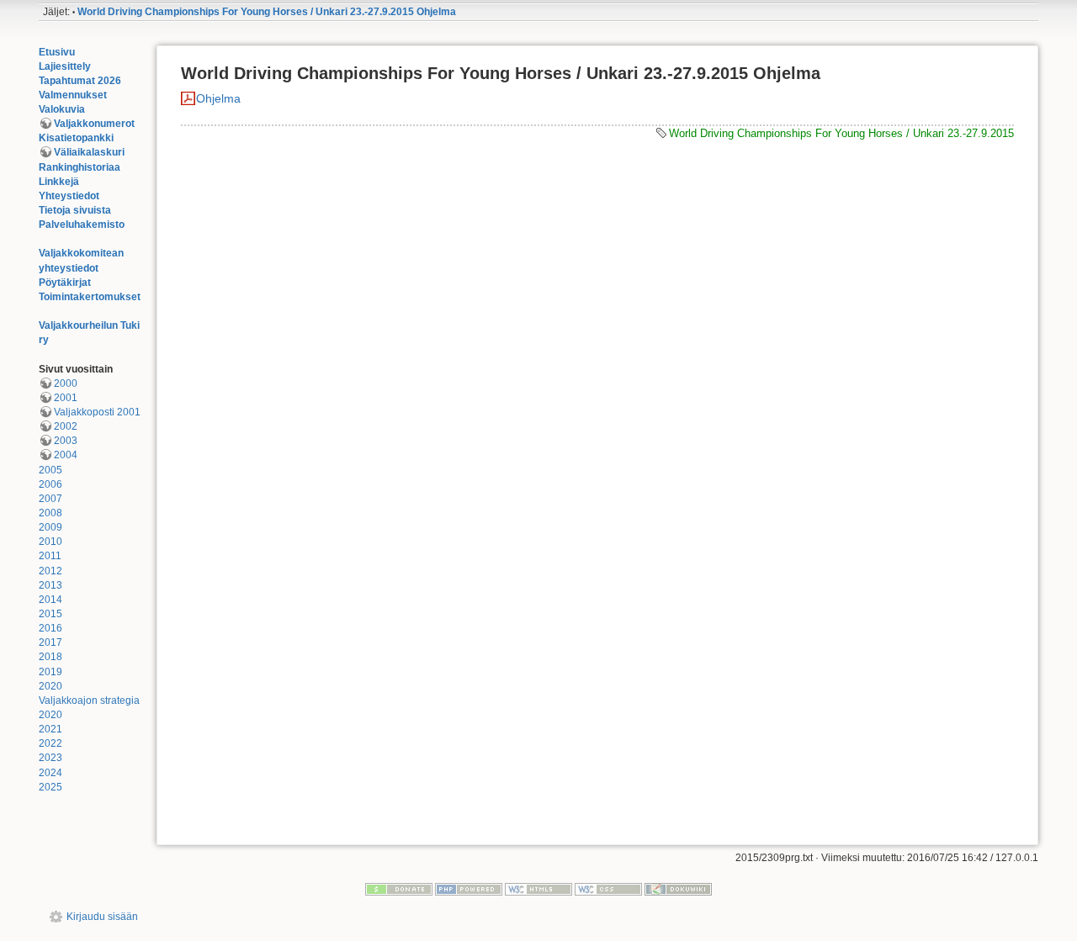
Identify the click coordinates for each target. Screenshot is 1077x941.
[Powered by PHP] (468, 889)
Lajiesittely (65, 66)
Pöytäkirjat (65, 282)
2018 (50, 657)
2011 (50, 556)
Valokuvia (62, 109)
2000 (65, 383)
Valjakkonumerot (94, 124)
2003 (65, 441)
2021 (50, 729)
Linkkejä (59, 182)
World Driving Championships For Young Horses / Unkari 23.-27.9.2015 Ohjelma (266, 12)
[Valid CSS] (608, 889)
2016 (50, 628)
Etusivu (57, 52)
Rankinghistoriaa (79, 167)
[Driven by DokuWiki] (678, 889)
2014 (50, 599)
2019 (50, 672)
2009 (50, 527)
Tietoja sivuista (75, 210)
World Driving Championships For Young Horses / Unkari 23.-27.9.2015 (841, 133)
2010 (50, 541)
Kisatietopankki (76, 138)
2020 (50, 686)
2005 (50, 470)
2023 (50, 758)
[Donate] (398, 889)
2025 (50, 787)
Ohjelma (218, 98)
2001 (65, 398)
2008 (50, 513)
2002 (65, 426)
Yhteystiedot (69, 196)
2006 (50, 484)
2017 (50, 642)
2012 (50, 571)
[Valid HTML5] (538, 889)
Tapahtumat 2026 (80, 81)
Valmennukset (73, 95)
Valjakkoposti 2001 (97, 412)
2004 (65, 455)
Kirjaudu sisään (102, 916)
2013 (50, 585)
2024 (50, 773)
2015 (50, 614)
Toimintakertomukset (90, 297)
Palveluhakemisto (82, 224)
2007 (50, 499)
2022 (50, 743)
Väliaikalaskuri (89, 152)
